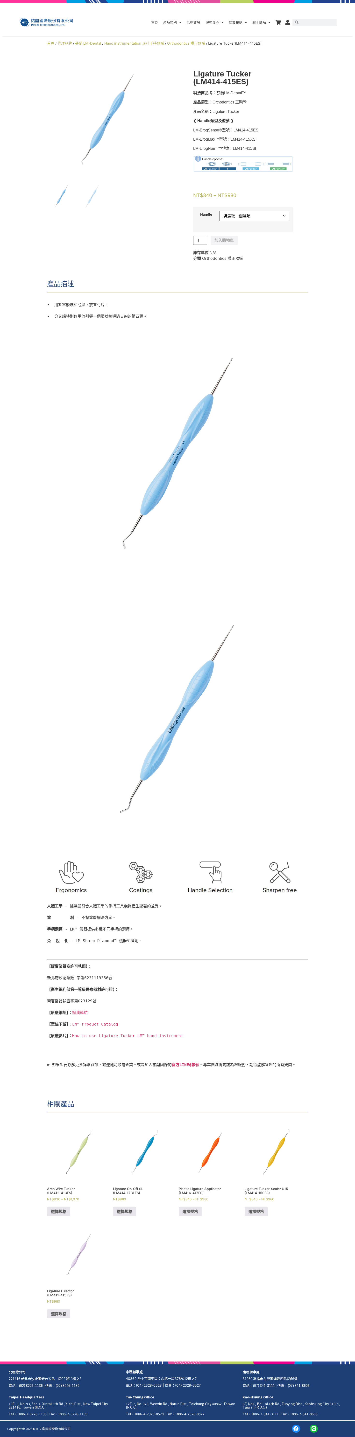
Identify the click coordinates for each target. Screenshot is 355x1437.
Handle (206, 214)
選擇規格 (58, 1211)
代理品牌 (64, 43)
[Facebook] (296, 1429)
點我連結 (80, 1012)
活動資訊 (193, 22)
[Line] (314, 1429)
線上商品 (259, 22)
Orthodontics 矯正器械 (186, 43)
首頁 (154, 22)
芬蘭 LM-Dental (88, 43)
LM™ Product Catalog (95, 1024)
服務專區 (212, 22)
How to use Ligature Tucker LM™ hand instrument (127, 1035)
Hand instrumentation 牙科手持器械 (134, 43)
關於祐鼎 (235, 22)
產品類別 (170, 22)
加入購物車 (224, 240)
